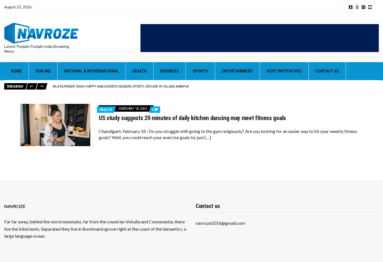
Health (140, 71)
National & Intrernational (91, 71)
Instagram (363, 7)
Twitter (357, 7)
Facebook (351, 7)
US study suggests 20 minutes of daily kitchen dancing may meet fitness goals (192, 117)
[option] (215, 86)
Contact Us (327, 71)
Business (169, 71)
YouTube (370, 7)
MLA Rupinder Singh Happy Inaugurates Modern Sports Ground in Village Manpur (121, 86)
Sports (200, 71)
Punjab (43, 71)
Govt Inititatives (284, 71)
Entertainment (237, 71)
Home (16, 71)
